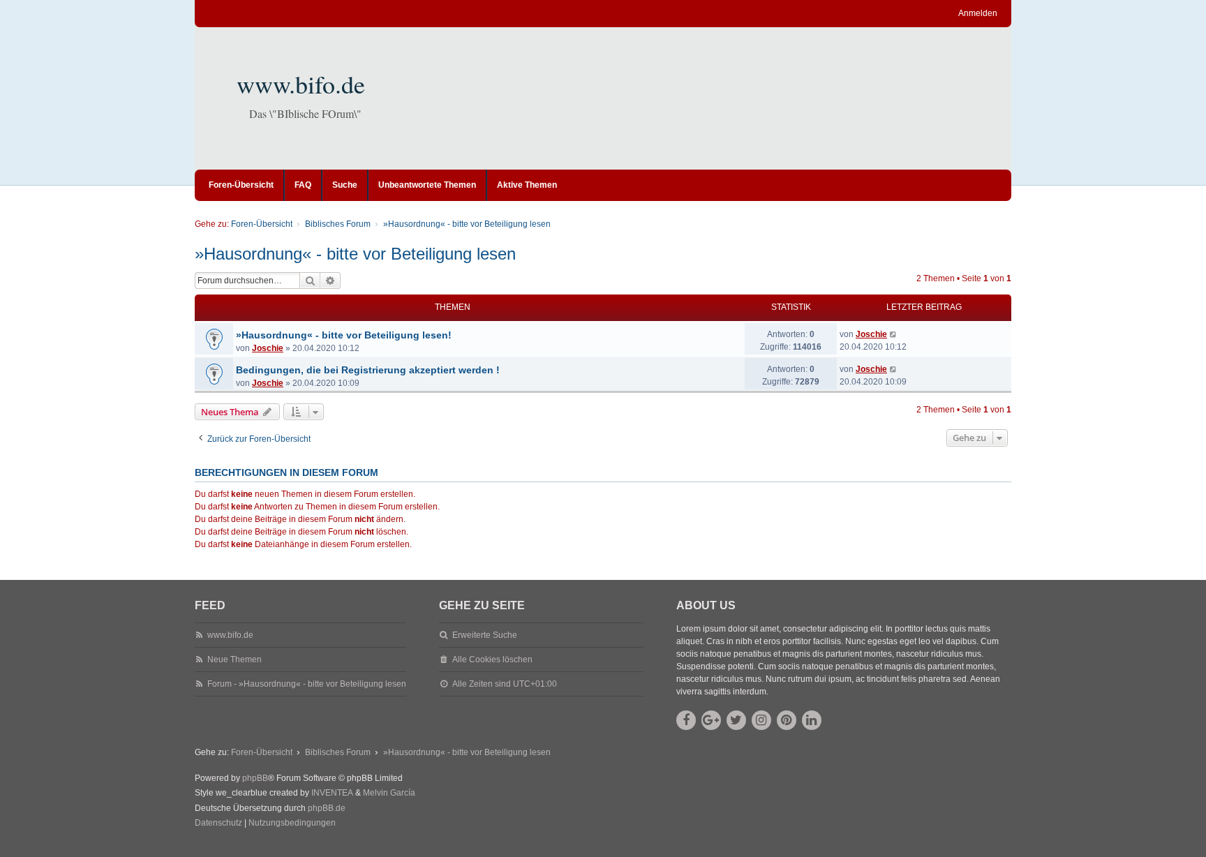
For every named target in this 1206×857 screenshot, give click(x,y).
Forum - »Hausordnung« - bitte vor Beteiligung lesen (306, 684)
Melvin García (389, 793)
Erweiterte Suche (484, 635)
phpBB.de (326, 808)
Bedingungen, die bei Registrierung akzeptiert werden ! (368, 369)
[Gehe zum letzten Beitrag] (893, 334)
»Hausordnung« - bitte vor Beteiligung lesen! (344, 335)
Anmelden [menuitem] (977, 13)
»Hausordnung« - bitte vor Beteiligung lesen (355, 253)
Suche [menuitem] (344, 185)
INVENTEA (332, 793)
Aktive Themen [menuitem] (527, 185)
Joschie (267, 348)
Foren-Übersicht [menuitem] (241, 185)
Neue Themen (234, 659)
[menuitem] (218, 823)
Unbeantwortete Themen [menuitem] (427, 185)
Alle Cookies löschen (492, 659)
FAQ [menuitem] (303, 185)
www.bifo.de (301, 83)
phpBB (255, 778)
